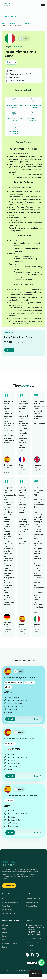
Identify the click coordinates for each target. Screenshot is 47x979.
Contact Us (6, 906)
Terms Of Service (8, 913)
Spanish (5, 947)
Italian (27, 23)
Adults (20, 23)
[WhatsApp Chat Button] (41, 962)
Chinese (5, 925)
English (4, 929)
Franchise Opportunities (10, 902)
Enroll (9, 350)
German (5, 932)
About (4, 898)
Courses (12, 23)
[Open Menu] (43, 4)
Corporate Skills (31, 906)
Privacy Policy (7, 910)
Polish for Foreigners (9, 943)
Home (4, 23)
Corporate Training (32, 902)
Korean (4, 940)
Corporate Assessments (34, 898)
